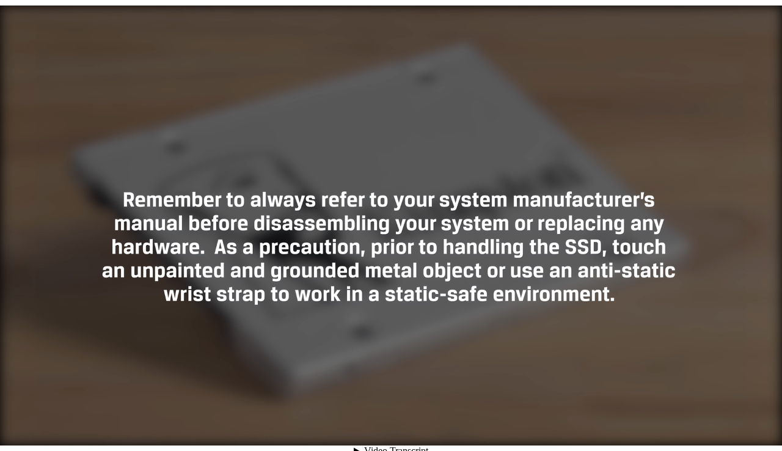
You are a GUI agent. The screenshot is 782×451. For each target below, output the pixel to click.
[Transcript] (730, 431)
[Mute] (679, 431)
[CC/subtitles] (696, 431)
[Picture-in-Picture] (747, 431)
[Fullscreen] (765, 431)
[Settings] (713, 431)
